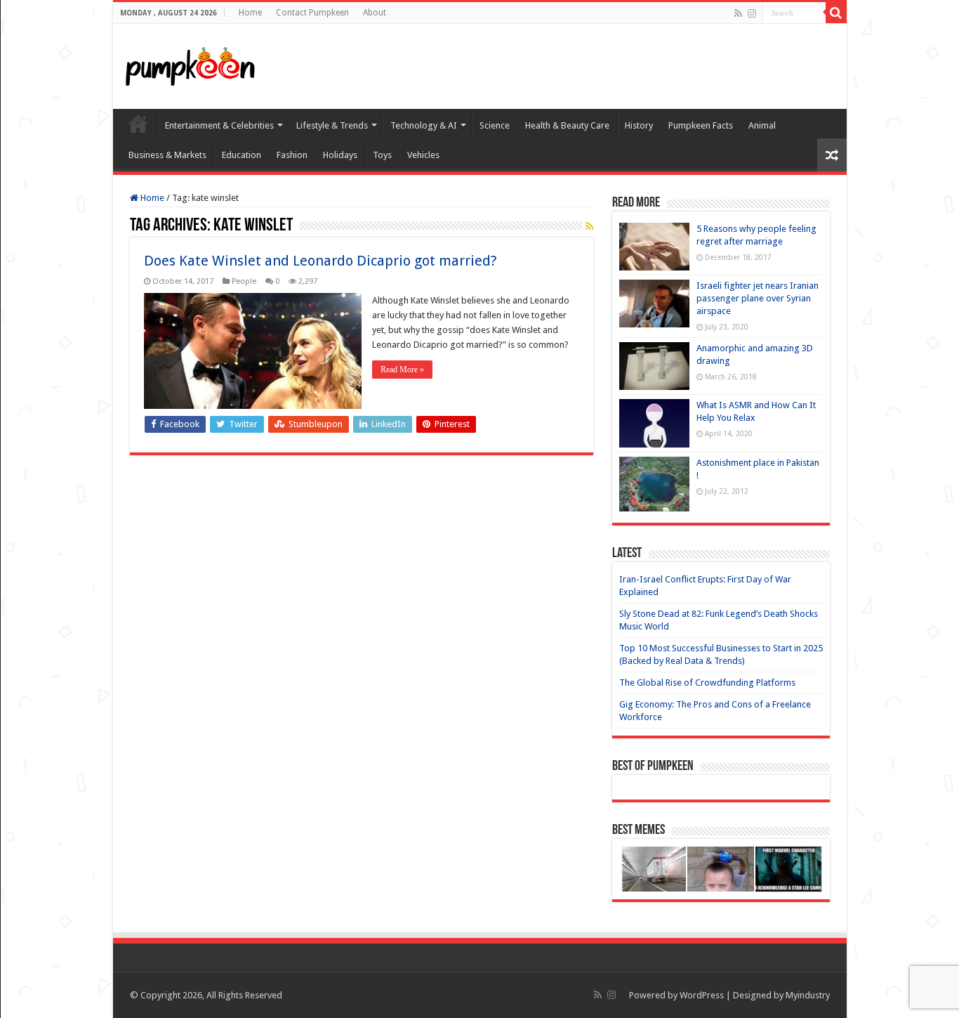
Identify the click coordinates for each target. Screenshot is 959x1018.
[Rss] (738, 13)
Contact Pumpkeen (312, 13)
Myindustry (808, 995)
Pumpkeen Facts (700, 125)
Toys (382, 155)
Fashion (292, 155)
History (639, 125)
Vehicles (423, 155)
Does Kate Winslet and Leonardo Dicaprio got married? (320, 260)
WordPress (702, 995)
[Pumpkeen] (190, 64)
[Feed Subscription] (589, 226)
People (244, 281)
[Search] (836, 12)
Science (494, 125)
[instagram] (752, 13)
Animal (762, 125)
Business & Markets (167, 155)
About (374, 13)
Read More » (402, 369)
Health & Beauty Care (567, 125)
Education (241, 155)
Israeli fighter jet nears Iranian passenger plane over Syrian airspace (757, 298)
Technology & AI (423, 125)
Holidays (340, 155)
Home (250, 13)
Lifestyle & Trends (332, 125)
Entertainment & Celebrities (219, 125)
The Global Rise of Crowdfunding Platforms (707, 682)
